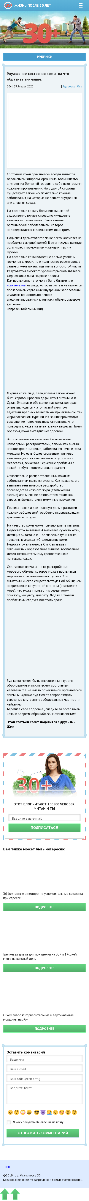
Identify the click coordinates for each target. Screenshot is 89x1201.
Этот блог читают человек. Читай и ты (44, 806)
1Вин (6, 1167)
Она (79, 86)
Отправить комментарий (43, 1133)
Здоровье (68, 86)
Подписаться (44, 828)
